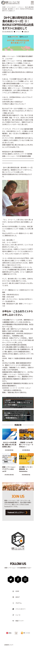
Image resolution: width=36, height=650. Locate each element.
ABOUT (17, 597)
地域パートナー (19, 621)
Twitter (11, 579)
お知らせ (26, 32)
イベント (18, 32)
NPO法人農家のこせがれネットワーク (16, 633)
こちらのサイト (20, 311)
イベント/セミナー (20, 609)
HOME (17, 591)
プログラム (18, 603)
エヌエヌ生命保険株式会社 (25, 631)
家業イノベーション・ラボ (12, 1)
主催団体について (8, 645)
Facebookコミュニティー (16, 512)
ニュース (17, 615)
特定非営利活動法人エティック (9, 632)
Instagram (25, 579)
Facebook (18, 579)
